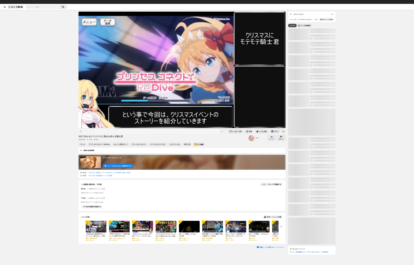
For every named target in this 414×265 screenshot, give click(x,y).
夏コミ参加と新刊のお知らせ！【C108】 (320, 131)
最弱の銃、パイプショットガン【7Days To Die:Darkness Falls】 (326, 94)
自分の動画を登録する (93, 206)
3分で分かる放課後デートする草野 (100, 175)
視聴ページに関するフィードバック (272, 247)
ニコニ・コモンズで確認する (271, 184)
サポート (281, 139)
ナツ (257, 138)
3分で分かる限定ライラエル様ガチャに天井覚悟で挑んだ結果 (109, 172)
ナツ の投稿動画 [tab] (305, 25)
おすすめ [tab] (292, 25)
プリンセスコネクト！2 (112, 158)
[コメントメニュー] (332, 14)
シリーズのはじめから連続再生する (119, 166)
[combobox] (42, 7)
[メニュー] (283, 131)
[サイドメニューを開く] (5, 7)
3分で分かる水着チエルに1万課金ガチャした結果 (323, 212)
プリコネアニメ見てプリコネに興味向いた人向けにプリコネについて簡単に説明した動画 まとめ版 (322, 186)
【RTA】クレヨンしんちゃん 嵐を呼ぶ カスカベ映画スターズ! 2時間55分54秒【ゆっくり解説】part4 (323, 252)
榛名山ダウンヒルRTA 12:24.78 (296, 94)
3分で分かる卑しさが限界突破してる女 (322, 159)
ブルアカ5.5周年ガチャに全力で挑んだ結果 (322, 199)
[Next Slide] (281, 226)
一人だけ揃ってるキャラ (311, 94)
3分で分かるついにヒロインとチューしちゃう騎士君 (322, 44)
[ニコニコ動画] (15, 7)
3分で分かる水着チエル (318, 238)
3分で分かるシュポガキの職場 (320, 117)
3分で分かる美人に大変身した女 (321, 103)
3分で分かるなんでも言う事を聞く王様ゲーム (322, 172)
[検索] (63, 7)
